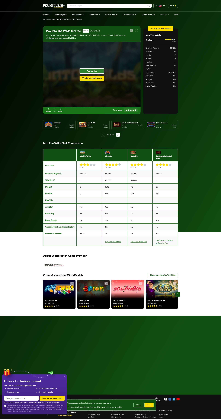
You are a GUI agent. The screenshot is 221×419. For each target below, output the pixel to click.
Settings (138, 405)
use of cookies (117, 407)
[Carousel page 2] (110, 134)
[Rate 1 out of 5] (126, 110)
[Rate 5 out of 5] (135, 110)
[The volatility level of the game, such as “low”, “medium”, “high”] (153, 51)
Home (53, 19)
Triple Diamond (140, 414)
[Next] (118, 135)
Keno (161, 417)
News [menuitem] (176, 14)
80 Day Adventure (154, 300)
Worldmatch (67, 19)
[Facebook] (169, 399)
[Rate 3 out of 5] (131, 110)
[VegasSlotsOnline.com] (54, 6)
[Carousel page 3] (113, 134)
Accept (149, 405)
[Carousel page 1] (108, 134)
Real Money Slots (93, 414)
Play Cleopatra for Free (113, 241)
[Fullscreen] (136, 30)
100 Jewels (49, 300)
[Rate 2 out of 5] (128, 110)
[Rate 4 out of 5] (133, 110)
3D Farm (82, 300)
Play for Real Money (93, 78)
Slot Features (116, 417)
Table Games (163, 414)
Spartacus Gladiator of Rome (145, 417)
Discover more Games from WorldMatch (162, 275)
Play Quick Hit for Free (139, 241)
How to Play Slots (117, 414)
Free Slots (60, 19)
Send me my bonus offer (52, 398)
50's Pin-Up (118, 300)
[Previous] (103, 135)
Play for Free (92, 71)
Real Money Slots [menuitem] (61, 14)
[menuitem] (78, 14)
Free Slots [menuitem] (46, 14)
